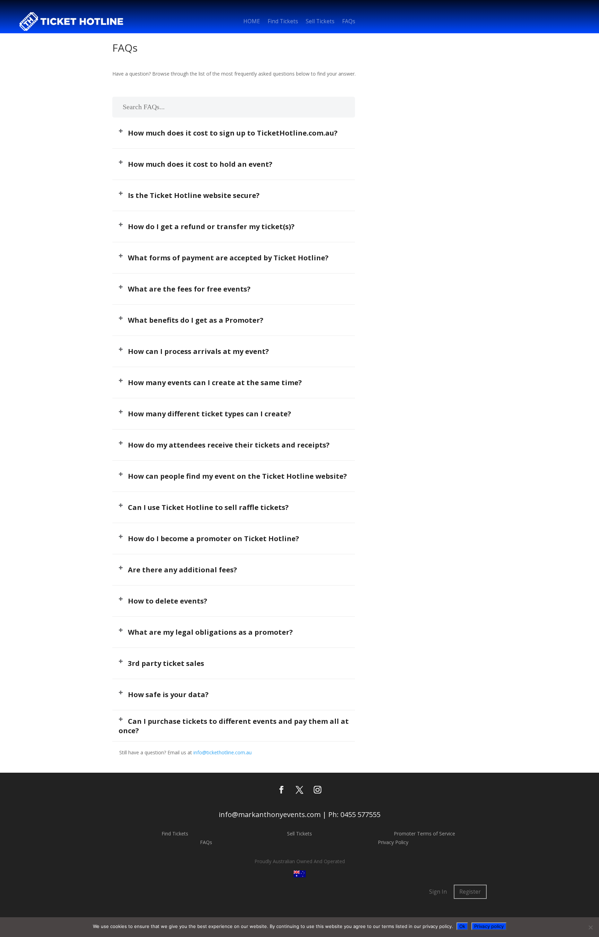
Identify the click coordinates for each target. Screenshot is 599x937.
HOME (251, 22)
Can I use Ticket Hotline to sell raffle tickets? (208, 507)
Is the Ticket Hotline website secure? (194, 195)
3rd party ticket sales (166, 663)
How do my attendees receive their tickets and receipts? (229, 445)
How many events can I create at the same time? (215, 382)
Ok (462, 926)
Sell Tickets (320, 22)
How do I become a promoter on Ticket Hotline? (213, 538)
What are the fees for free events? (189, 289)
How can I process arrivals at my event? (198, 351)
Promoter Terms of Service (424, 833)
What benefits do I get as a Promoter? (195, 320)
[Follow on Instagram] (317, 789)
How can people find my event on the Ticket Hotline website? (237, 476)
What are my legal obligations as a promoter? (210, 632)
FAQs (348, 22)
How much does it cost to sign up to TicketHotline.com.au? (233, 133)
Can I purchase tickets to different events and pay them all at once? (234, 726)
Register (470, 891)
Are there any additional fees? (182, 569)
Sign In (438, 891)
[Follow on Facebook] (281, 789)
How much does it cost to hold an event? (200, 164)
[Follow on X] (299, 789)
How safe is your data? (168, 694)
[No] (590, 927)
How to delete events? (167, 601)
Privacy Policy (393, 842)
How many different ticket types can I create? (209, 413)
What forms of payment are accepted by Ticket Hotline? (228, 257)
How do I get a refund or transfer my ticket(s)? (211, 226)
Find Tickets (283, 22)
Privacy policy (489, 926)
